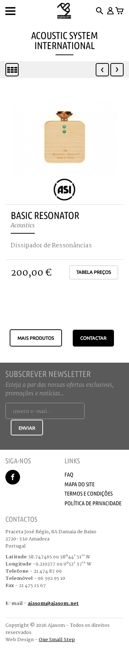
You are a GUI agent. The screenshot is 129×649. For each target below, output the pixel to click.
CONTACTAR (93, 337)
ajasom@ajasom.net (53, 603)
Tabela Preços (93, 272)
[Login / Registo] (110, 10)
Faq (68, 474)
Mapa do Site (79, 484)
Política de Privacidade (92, 503)
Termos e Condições (88, 493)
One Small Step (57, 640)
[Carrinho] (119, 10)
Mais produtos (36, 337)
